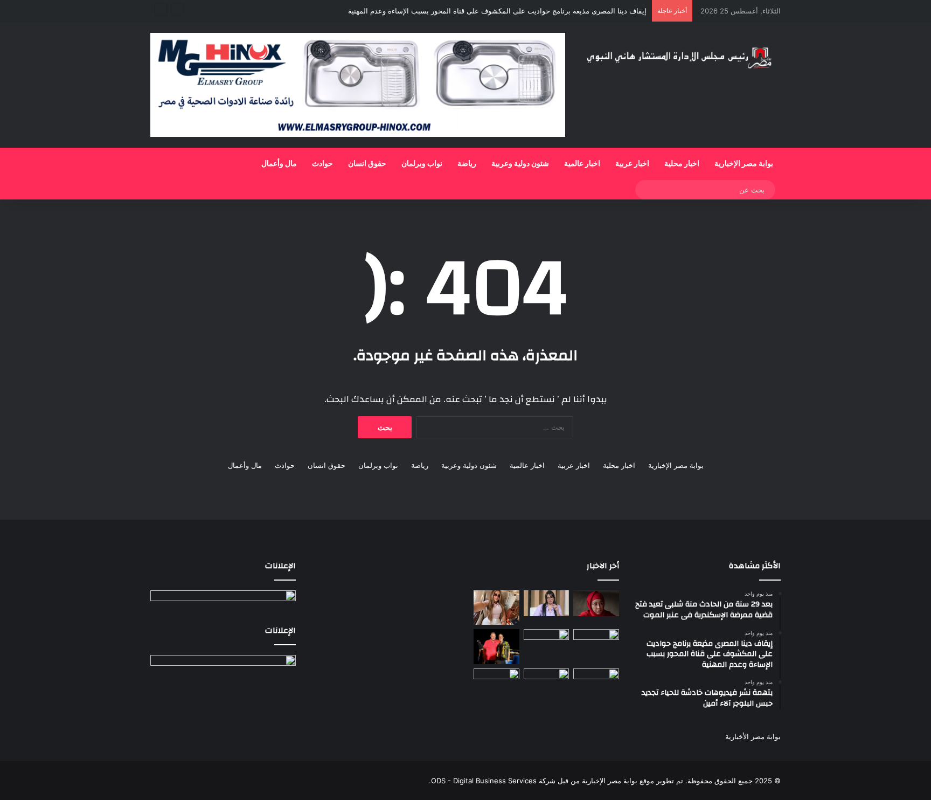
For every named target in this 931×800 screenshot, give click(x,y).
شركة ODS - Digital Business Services (493, 780)
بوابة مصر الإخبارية (743, 164)
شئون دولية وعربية (520, 164)
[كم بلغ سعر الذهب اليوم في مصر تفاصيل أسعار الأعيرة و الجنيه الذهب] (546, 642)
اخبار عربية (632, 164)
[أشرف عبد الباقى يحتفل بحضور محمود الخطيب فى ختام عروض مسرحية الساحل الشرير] (496, 646)
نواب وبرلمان (421, 164)
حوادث (322, 164)
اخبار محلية (681, 164)
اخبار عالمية (582, 164)
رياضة (466, 164)
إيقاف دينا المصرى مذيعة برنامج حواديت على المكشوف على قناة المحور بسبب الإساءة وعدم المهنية (497, 10)
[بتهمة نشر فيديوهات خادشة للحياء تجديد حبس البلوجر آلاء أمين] (496, 607)
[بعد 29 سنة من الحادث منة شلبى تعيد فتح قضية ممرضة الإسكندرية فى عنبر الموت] (596, 603)
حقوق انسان (367, 164)
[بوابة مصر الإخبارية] (681, 57)
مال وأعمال (279, 164)
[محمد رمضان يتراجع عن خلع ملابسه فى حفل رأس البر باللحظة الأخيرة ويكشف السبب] (596, 681)
